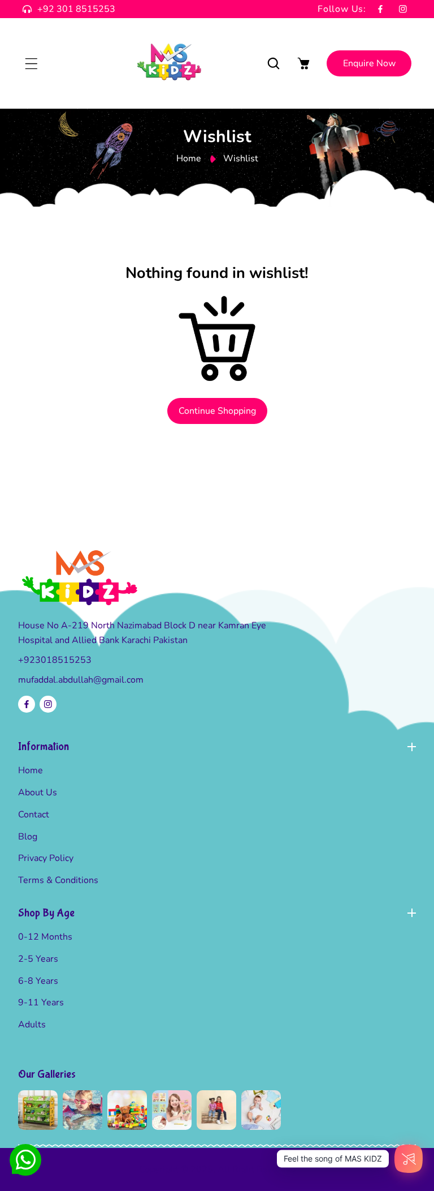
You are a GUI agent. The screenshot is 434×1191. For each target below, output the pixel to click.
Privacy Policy (45, 858)
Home (188, 158)
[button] (31, 63)
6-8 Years (38, 981)
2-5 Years (38, 959)
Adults (32, 1024)
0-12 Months (45, 937)
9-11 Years (41, 1002)
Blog (27, 836)
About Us (37, 792)
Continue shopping (217, 411)
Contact (33, 814)
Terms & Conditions (58, 880)
